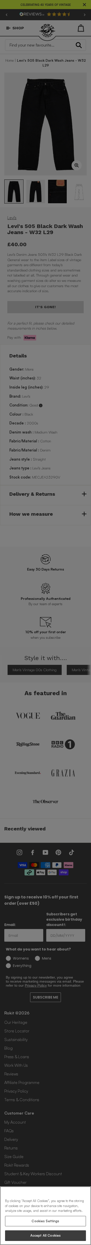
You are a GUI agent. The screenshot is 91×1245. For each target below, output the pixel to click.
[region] (45, 1215)
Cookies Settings (45, 1221)
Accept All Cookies (45, 1235)
